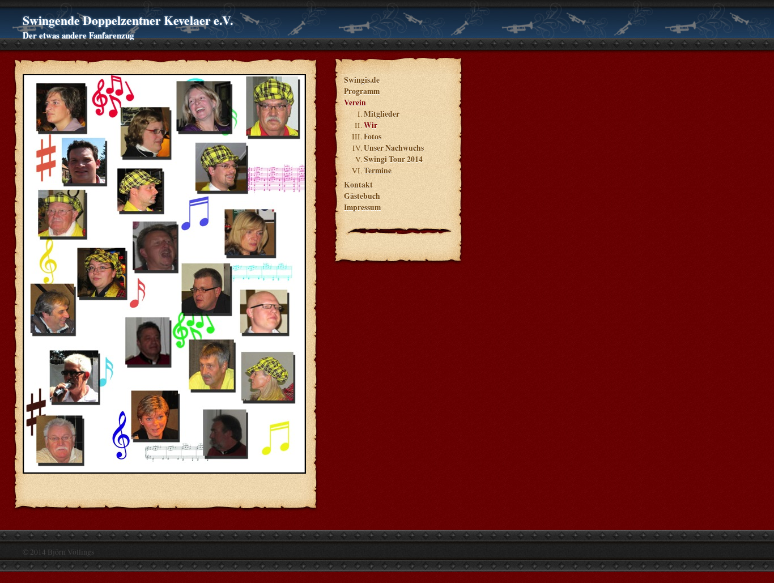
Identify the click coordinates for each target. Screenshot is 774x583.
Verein (355, 102)
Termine (378, 170)
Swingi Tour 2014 (393, 159)
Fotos (372, 136)
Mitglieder (381, 114)
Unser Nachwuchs (394, 148)
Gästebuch (362, 196)
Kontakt (358, 184)
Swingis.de (362, 80)
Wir (370, 125)
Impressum (362, 207)
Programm (362, 91)
